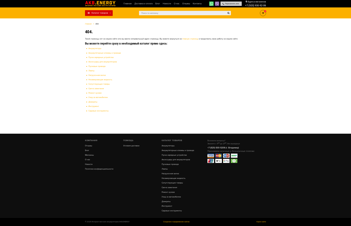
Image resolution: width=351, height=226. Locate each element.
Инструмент (93, 106)
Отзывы (88, 146)
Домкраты (92, 102)
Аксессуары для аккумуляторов (102, 62)
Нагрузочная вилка (97, 75)
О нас (87, 160)
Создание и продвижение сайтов (176, 222)
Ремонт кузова (94, 93)
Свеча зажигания (96, 88)
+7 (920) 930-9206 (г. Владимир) (223, 147)
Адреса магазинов (256, 1)
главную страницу (190, 39)
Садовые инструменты (98, 111)
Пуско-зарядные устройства (101, 57)
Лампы (91, 71)
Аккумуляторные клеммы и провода (104, 53)
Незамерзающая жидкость (100, 79)
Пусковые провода (96, 66)
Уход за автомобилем (98, 97)
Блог (87, 150)
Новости (89, 164)
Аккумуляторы (94, 48)
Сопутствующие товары (99, 84)
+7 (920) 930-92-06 (255, 5)
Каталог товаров (99, 13)
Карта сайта (261, 222)
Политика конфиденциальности (99, 169)
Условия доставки (131, 146)
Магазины (89, 155)
